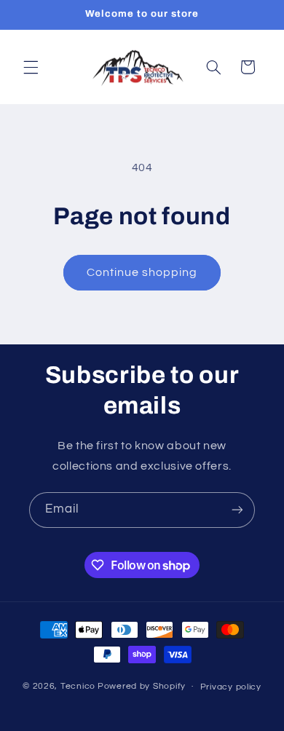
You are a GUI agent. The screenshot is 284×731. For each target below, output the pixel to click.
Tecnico (77, 686)
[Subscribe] (237, 510)
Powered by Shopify (142, 686)
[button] (30, 67)
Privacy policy (230, 687)
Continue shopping (142, 272)
